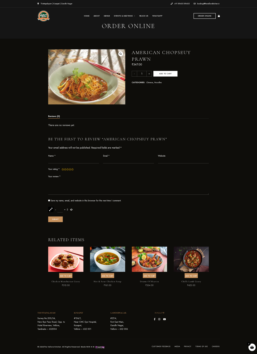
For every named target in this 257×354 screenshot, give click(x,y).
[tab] (54, 116)
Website (161, 155)
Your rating (54, 169)
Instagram (159, 319)
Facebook (154, 319)
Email (106, 155)
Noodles (158, 82)
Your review (54, 176)
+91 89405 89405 (182, 3)
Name (52, 155)
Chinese (149, 82)
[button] (205, 16)
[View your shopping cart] (219, 16)
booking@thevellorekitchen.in (208, 3)
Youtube (164, 319)
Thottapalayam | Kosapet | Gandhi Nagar (56, 3)
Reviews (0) (54, 116)
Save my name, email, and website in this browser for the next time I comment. (86, 200)
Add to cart (165, 73)
